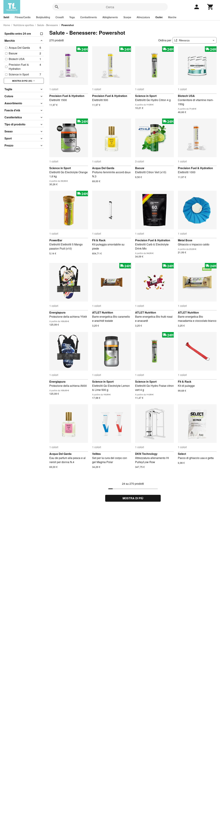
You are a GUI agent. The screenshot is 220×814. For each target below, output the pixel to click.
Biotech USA (186, 96)
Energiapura (57, 312)
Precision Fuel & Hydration (66, 96)
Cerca (110, 7)
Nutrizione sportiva (23, 25)
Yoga (72, 17)
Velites (96, 454)
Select (182, 454)
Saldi (6, 17)
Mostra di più (133, 498)
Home (6, 25)
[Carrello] (210, 6)
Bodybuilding (43, 17)
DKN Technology (146, 454)
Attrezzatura (143, 17)
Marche (172, 17)
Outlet (159, 17)
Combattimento (88, 17)
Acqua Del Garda (103, 168)
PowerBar (55, 240)
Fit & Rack (99, 240)
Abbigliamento (110, 17)
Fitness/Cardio (23, 17)
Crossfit (60, 17)
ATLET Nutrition (102, 312)
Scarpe (127, 17)
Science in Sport (146, 96)
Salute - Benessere (47, 25)
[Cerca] (56, 7)
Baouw (139, 168)
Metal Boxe (185, 240)
